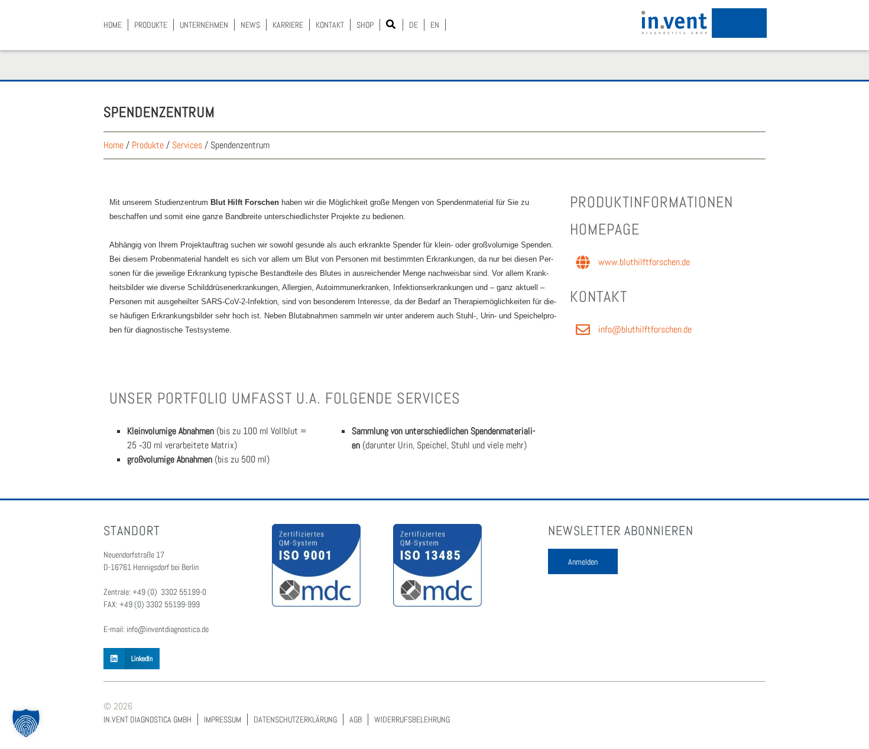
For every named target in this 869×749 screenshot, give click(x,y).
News (250, 24)
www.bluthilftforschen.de (644, 262)
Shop (365, 24)
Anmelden (583, 561)
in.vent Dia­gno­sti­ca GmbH (147, 719)
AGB (355, 719)
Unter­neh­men (204, 24)
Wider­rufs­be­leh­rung (412, 719)
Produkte (148, 145)
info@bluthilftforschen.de (645, 329)
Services (187, 145)
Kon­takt (330, 24)
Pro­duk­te (150, 24)
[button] (390, 24)
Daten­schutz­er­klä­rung (295, 719)
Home (112, 24)
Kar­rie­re (288, 24)
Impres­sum (222, 719)
